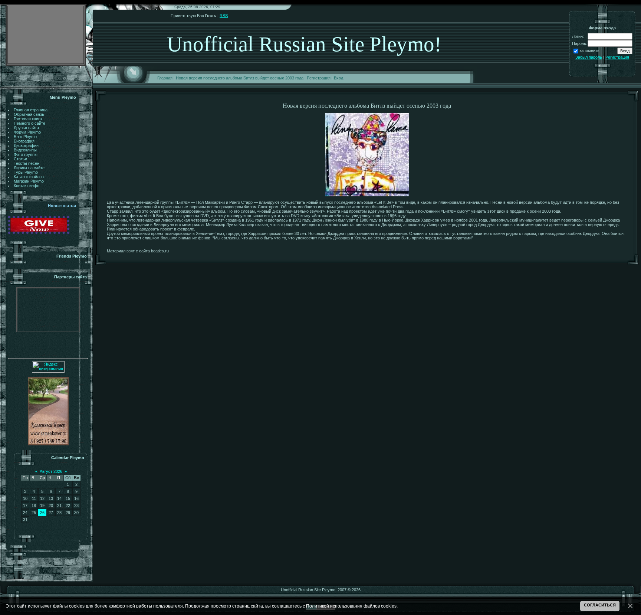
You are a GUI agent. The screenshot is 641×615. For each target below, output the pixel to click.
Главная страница (30, 110)
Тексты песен (26, 163)
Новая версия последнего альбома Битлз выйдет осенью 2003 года (239, 78)
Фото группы (25, 154)
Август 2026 (51, 471)
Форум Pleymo (27, 132)
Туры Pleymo (26, 172)
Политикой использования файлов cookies (351, 605)
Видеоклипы (25, 150)
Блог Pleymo (25, 136)
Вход (338, 78)
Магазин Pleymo (29, 181)
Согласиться (600, 605)
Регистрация (319, 78)
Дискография (26, 145)
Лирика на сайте (29, 168)
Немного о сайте (29, 123)
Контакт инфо (26, 185)
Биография (24, 141)
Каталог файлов (29, 176)
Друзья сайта (26, 127)
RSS (224, 15)
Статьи (20, 159)
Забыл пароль (588, 57)
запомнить (589, 50)
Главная (164, 78)
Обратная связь (29, 114)
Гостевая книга (28, 119)
